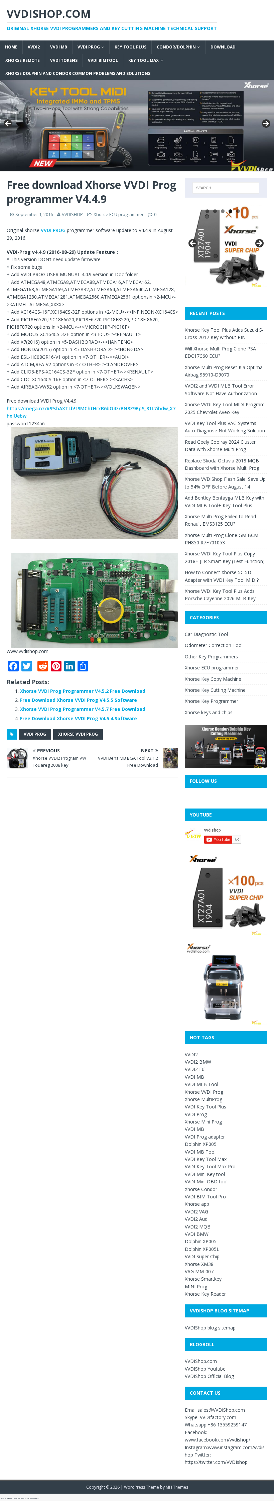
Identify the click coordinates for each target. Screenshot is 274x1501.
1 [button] (207, 211)
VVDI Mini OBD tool (206, 1181)
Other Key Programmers (211, 656)
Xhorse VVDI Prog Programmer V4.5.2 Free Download (82, 691)
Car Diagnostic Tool (206, 634)
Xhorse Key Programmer (211, 701)
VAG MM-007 (199, 1271)
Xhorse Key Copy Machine (213, 679)
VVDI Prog (89, 47)
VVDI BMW (197, 1234)
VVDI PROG (53, 230)
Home (11, 47)
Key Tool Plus (130, 47)
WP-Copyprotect (32, 1498)
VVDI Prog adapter (205, 1137)
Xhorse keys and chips (209, 712)
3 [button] (223, 211)
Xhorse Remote (22, 60)
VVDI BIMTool (103, 60)
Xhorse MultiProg (203, 1099)
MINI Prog (196, 1286)
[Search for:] (226, 188)
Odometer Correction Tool (214, 645)
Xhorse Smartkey (203, 1279)
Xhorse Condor (201, 1189)
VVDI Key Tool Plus (205, 1106)
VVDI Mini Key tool (205, 1174)
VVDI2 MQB (198, 1226)
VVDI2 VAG (196, 1211)
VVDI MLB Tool (201, 1084)
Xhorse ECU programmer (119, 214)
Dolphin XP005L (202, 1249)
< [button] (8, 124)
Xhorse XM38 (199, 1264)
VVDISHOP (72, 214)
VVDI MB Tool (200, 1152)
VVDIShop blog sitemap (210, 1327)
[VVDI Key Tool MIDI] (137, 125)
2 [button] (215, 211)
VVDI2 (34, 47)
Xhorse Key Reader (205, 1294)
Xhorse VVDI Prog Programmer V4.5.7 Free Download (82, 709)
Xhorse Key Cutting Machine (215, 690)
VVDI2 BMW (198, 1062)
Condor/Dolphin (176, 47)
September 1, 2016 (34, 214)
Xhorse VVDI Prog (204, 1092)
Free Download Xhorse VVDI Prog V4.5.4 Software (78, 718)
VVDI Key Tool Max (206, 1159)
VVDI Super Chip (202, 1256)
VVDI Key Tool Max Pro (210, 1166)
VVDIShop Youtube (205, 1369)
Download (223, 47)
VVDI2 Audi (197, 1219)
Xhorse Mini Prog (203, 1121)
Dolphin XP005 (201, 1144)
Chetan (19, 1498)
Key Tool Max (143, 60)
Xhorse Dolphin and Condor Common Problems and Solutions (77, 73)
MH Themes (177, 1487)
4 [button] (230, 211)
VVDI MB (58, 47)
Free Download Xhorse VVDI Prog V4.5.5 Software (78, 700)
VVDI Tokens (64, 60)
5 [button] (238, 211)
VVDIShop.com (201, 1361)
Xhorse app (197, 1204)
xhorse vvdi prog (78, 734)
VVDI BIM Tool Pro (205, 1196)
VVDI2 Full (196, 1069)
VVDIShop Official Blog (209, 1376)
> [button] (266, 124)
